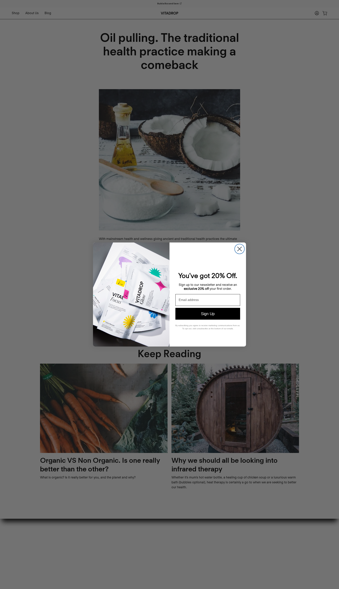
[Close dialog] (239, 249)
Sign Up (208, 314)
